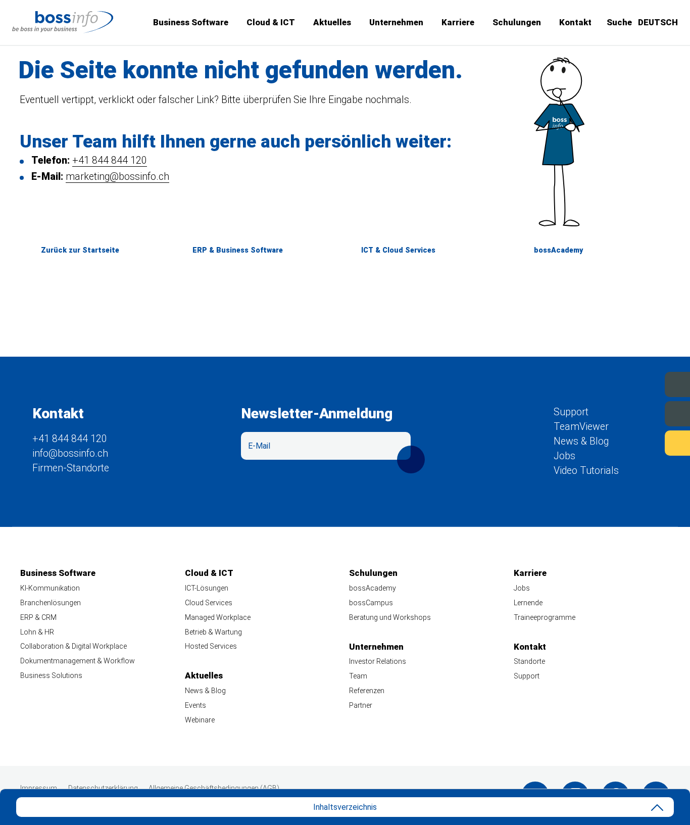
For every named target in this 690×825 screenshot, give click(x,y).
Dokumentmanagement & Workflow (77, 661)
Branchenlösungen (50, 603)
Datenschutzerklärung (103, 788)
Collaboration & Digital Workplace (73, 646)
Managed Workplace (218, 617)
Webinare (200, 720)
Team (358, 676)
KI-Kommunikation (50, 588)
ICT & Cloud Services (398, 250)
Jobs (649, 413)
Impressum (38, 788)
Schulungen (516, 22)
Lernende (528, 603)
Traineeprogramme (544, 617)
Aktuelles (332, 22)
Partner (360, 705)
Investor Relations (377, 661)
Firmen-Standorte (70, 468)
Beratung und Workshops (390, 617)
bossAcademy (558, 250)
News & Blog (581, 441)
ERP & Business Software (237, 250)
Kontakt (575, 22)
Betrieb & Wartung (213, 632)
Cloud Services (208, 603)
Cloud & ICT (271, 22)
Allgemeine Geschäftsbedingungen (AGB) (214, 788)
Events (645, 384)
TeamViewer (581, 426)
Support (642, 442)
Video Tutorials (586, 470)
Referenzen (366, 691)
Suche (619, 22)
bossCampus (371, 603)
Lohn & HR (37, 632)
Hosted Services (211, 646)
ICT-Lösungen (206, 588)
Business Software (190, 22)
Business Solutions (51, 675)
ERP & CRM (38, 617)
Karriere (457, 22)
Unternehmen (396, 22)
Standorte (529, 661)
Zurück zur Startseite (80, 250)
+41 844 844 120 (109, 160)
